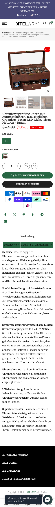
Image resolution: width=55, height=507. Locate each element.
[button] (11, 245)
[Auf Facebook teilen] (5, 215)
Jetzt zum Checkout (27, 184)
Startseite (6, 33)
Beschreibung (27, 236)
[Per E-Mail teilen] (5, 221)
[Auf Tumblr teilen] (33, 215)
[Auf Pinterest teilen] (24, 215)
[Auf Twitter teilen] (14, 215)
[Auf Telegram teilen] (42, 215)
